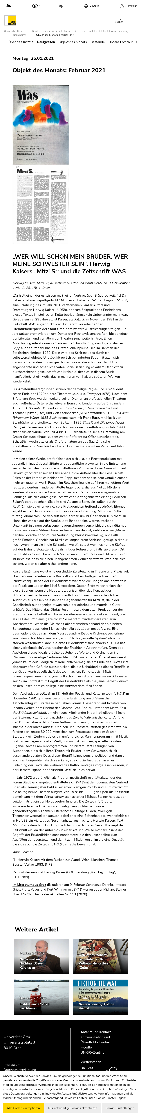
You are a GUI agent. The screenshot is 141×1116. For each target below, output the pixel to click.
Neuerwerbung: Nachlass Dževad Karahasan (32, 963)
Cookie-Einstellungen (120, 1108)
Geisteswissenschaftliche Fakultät (51, 31)
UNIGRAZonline (92, 1052)
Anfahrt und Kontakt (96, 1032)
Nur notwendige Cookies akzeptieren (72, 1108)
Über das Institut (20, 42)
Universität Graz (13, 31)
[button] (9, 5)
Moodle (86, 1047)
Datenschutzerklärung (20, 1070)
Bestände (98, 42)
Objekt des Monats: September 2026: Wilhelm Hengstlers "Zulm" (94, 961)
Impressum (12, 1064)
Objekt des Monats (73, 42)
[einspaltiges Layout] (62, 5)
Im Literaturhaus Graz (29, 884)
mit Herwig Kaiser (38, 872)
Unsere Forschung (122, 42)
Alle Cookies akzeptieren (23, 1108)
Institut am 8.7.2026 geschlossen (34, 1006)
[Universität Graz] (10, 21)
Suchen (119, 22)
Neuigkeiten (20, 35)
